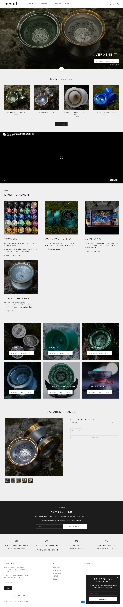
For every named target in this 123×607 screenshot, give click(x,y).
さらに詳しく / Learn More (12, 255)
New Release (46, 3)
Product (58, 3)
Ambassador (57, 573)
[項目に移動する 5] (30, 480)
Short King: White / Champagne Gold (76, 113)
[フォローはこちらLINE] (24, 595)
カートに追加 (94, 437)
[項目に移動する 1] (7, 480)
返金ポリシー (57, 579)
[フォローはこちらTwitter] (10, 595)
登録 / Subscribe (75, 526)
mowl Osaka (57, 570)
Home (23, 3)
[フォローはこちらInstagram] (14, 595)
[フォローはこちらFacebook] (5, 595)
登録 (8, 588)
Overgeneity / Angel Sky (17, 112)
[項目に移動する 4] (24, 480)
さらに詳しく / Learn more (106, 61)
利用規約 (55, 576)
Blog (67, 3)
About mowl (33, 3)
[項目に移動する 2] (13, 480)
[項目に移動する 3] (18, 480)
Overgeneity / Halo (46, 112)
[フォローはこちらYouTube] (19, 595)
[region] (61, 34)
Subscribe (103, 599)
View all (61, 124)
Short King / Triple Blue (106, 112)
